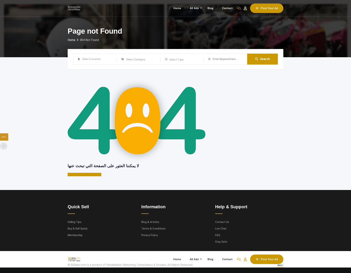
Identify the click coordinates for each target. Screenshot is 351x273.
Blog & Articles (150, 222)
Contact (227, 8)
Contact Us (222, 222)
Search (265, 59)
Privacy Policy (149, 235)
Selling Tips (74, 222)
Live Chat (221, 228)
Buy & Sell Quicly (77, 228)
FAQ (217, 235)
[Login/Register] (245, 8)
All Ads (194, 8)
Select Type (176, 59)
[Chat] (239, 8)
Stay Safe (221, 241)
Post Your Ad (269, 8)
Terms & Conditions (153, 228)
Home (177, 8)
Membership (75, 235)
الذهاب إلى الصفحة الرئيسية (84, 174)
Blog (210, 8)
